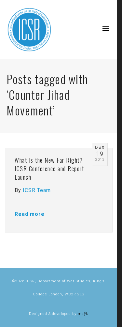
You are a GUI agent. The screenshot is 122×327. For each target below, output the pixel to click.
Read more (30, 214)
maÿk (83, 314)
